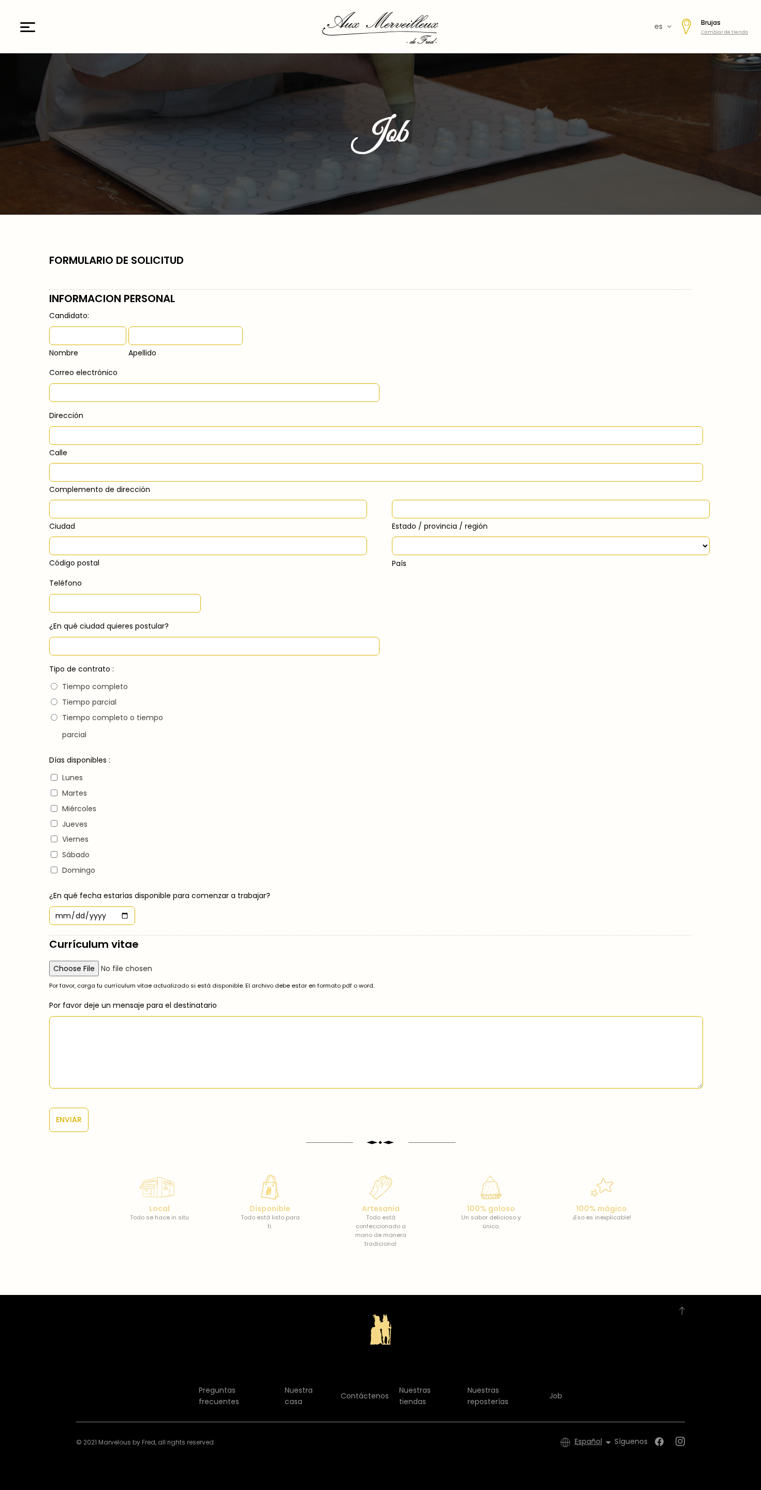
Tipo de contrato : (81, 669)
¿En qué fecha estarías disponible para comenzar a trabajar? (159, 895)
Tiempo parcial (89, 702)
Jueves (74, 824)
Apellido (142, 353)
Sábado (76, 855)
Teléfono (65, 583)
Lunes (72, 777)
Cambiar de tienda (724, 32)
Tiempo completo (95, 686)
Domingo (78, 870)
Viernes (75, 839)
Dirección (66, 415)
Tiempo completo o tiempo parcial (112, 726)
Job (555, 1396)
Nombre (63, 353)
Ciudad (62, 526)
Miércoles (79, 808)
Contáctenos (365, 1396)
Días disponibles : (79, 760)
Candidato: (69, 315)
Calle (58, 453)
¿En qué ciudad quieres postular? (109, 626)
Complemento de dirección (99, 489)
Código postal (74, 563)
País (399, 563)
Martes (74, 793)
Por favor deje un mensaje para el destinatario (133, 1005)
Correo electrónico (83, 372)
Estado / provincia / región (440, 526)
